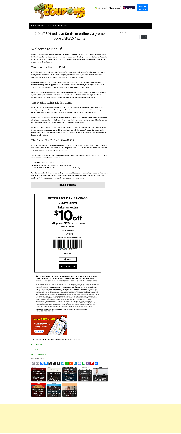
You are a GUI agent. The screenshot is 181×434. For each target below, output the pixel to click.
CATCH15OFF (36, 344)
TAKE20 (34, 349)
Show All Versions (142, 7)
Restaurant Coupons (57, 26)
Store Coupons (38, 26)
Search (123, 33)
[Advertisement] (63, 418)
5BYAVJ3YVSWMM (38, 354)
